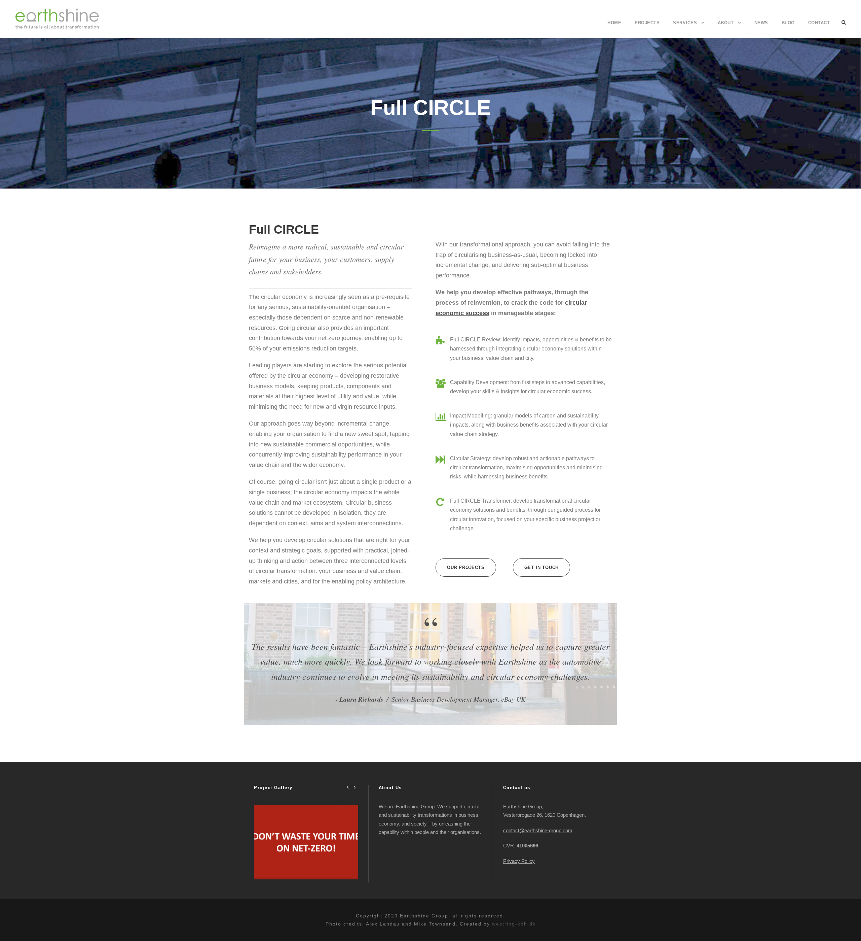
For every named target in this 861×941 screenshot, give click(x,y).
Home (614, 22)
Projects (647, 22)
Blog (788, 22)
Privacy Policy (519, 861)
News (761, 22)
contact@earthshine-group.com (537, 830)
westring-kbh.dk (514, 924)
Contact (819, 22)
